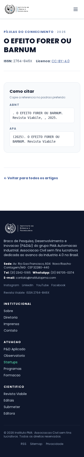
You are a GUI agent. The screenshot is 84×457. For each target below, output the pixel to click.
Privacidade (54, 444)
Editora (9, 413)
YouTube (42, 285)
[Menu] (75, 9)
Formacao (12, 375)
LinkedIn (27, 285)
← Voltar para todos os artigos (31, 178)
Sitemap (36, 444)
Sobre (8, 311)
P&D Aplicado (14, 349)
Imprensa (11, 324)
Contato (11, 330)
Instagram (11, 285)
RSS (23, 444)
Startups (11, 362)
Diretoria (11, 317)
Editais (9, 400)
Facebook (58, 285)
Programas (12, 368)
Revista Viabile (15, 394)
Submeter (12, 407)
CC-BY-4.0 (61, 61)
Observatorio (14, 355)
